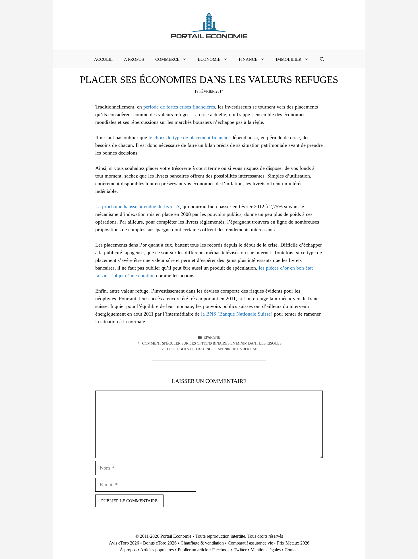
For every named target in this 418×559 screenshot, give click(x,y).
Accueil (103, 59)
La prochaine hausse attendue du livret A (137, 206)
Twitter (240, 549)
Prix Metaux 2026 (293, 543)
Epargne (212, 337)
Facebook (221, 549)
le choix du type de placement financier (189, 137)
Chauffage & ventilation (202, 543)
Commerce (167, 59)
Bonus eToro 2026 (160, 543)
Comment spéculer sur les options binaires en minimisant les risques (212, 343)
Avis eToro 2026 (124, 543)
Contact (292, 549)
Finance (248, 59)
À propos (128, 549)
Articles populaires (157, 549)
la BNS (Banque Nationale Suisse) (236, 314)
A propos (134, 59)
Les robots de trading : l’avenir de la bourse (212, 349)
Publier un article (193, 549)
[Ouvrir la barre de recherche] (322, 59)
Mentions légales (266, 549)
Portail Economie (175, 536)
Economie (209, 59)
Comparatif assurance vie (250, 543)
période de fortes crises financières (179, 107)
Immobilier (288, 59)
